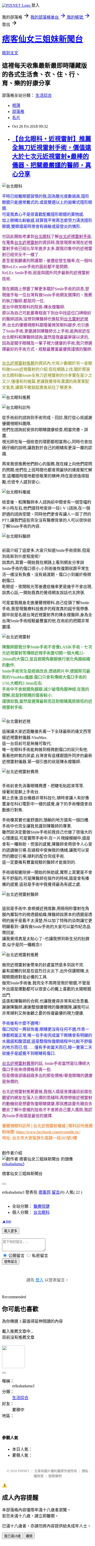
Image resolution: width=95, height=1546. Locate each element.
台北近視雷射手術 (75, 236)
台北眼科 (42, 236)
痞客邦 (45, 1192)
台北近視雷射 (26, 242)
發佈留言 (10, 1262)
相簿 (16, 105)
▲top (6, 1221)
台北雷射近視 (76, 319)
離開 (29, 1536)
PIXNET (23, 1471)
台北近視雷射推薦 (18, 363)
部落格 (18, 111)
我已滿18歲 (12, 1536)
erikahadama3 (13, 1164)
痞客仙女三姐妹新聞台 (42, 39)
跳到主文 (10, 53)
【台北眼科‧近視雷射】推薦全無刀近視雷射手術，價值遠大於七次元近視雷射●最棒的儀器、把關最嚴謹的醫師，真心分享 (51, 156)
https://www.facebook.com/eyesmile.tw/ (48, 1132)
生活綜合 (43, 95)
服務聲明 (55, 1476)
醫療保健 (41, 1206)
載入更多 (10, 1231)
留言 (56, 1192)
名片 (16, 117)
